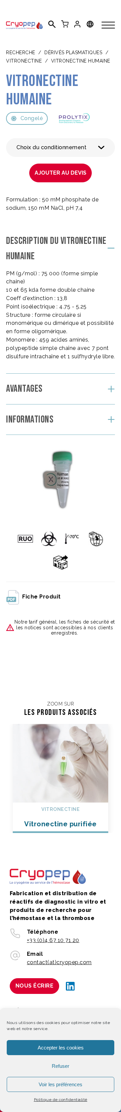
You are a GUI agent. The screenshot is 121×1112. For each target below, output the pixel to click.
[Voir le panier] (65, 24)
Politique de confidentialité (60, 1099)
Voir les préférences (60, 1084)
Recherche (20, 52)
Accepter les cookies (61, 1047)
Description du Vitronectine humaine (56, 249)
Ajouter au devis (60, 173)
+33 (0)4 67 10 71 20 (53, 940)
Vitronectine (24, 61)
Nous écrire (34, 986)
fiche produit (41, 596)
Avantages (24, 389)
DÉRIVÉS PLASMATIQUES (73, 52)
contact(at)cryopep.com (59, 962)
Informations (29, 419)
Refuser (60, 1066)
